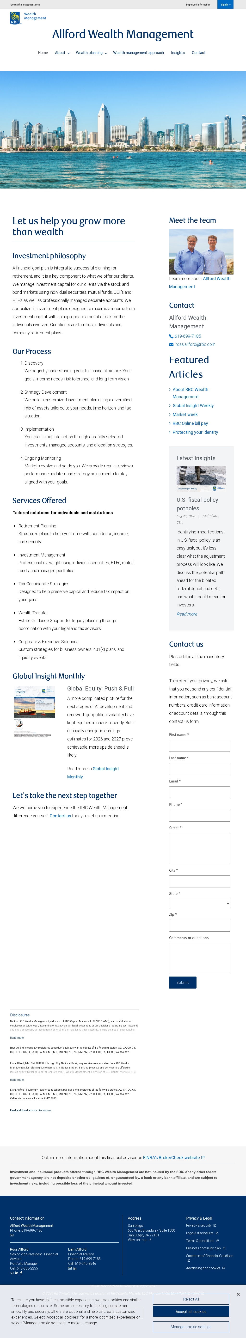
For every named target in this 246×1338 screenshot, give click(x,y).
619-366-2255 (27, 1268)
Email (175, 781)
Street (175, 828)
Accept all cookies (191, 1311)
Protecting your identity (195, 432)
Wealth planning (90, 52)
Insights (178, 52)
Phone (176, 805)
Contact (199, 52)
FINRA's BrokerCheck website (171, 1157)
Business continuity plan (203, 1248)
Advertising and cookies (203, 1268)
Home (43, 52)
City (173, 871)
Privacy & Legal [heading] (199, 1218)
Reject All (191, 1299)
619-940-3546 (85, 1263)
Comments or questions (189, 938)
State (174, 894)
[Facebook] (21, 1273)
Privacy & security (199, 1225)
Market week (185, 414)
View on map (138, 1240)
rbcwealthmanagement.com (25, 4)
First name (179, 735)
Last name (179, 758)
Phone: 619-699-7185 (26, 1230)
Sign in (225, 4)
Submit (183, 982)
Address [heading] (134, 1218)
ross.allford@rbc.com (195, 344)
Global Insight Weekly (193, 405)
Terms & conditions (200, 1241)
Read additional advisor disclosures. (31, 1110)
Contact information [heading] (27, 1218)
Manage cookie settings (191, 1326)
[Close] (238, 1294)
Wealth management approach (138, 52)
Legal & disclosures (200, 1233)
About (60, 52)
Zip (173, 915)
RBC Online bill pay (190, 423)
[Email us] (12, 1235)
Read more (187, 614)
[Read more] (17, 1037)
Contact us (60, 816)
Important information (198, 4)
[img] (123, 126)
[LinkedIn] (17, 1273)
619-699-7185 (188, 336)
